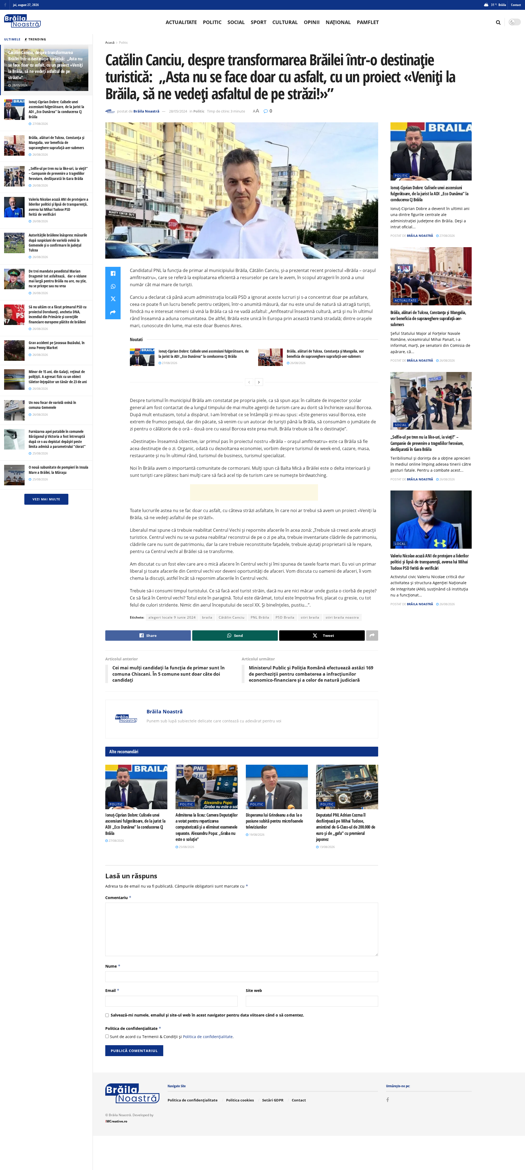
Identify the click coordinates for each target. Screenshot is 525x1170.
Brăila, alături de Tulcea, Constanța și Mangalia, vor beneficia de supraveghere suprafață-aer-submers (56, 142)
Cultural (285, 22)
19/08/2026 (256, 834)
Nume (113, 966)
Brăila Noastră (146, 111)
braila (207, 617)
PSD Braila (285, 617)
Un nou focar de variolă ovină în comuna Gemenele (52, 405)
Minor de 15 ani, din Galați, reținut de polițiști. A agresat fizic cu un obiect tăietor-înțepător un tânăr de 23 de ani (58, 376)
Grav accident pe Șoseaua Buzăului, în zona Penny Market (56, 345)
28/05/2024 (178, 111)
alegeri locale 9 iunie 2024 (172, 617)
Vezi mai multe (46, 499)
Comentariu (118, 897)
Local (400, 544)
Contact (516, 4)
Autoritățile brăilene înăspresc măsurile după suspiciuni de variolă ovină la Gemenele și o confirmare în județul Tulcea (58, 242)
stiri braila (310, 617)
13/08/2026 (327, 847)
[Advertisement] (254, 492)
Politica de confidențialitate (133, 1028)
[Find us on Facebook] (5, 5)
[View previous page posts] (249, 382)
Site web (254, 990)
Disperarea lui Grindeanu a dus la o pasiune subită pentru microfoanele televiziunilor (274, 821)
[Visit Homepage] (22, 22)
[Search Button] (498, 22)
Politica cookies (240, 1100)
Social (236, 22)
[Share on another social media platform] (113, 312)
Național (338, 22)
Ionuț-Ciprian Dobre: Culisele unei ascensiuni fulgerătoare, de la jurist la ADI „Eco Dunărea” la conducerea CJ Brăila (56, 109)
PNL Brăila (260, 617)
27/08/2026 (169, 363)
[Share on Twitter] (113, 299)
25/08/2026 (186, 847)
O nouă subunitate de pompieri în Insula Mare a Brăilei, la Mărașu (58, 470)
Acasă (110, 42)
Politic (212, 22)
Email (112, 990)
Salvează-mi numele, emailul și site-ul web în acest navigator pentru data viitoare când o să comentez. (207, 1015)
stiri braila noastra (342, 617)
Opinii (312, 22)
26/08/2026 (297, 363)
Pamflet (368, 22)
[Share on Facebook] (113, 273)
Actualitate (181, 22)
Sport (258, 22)
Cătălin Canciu (231, 617)
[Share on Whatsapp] (113, 286)
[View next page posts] (259, 382)
